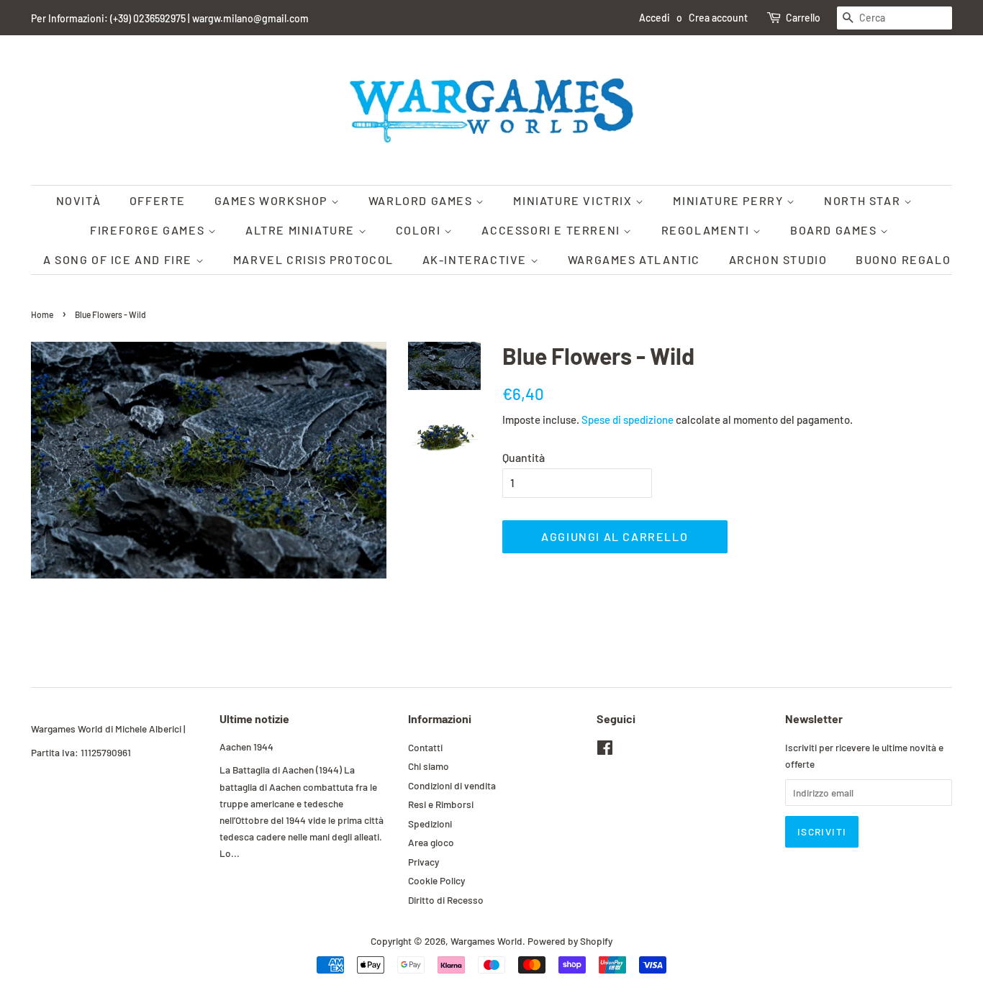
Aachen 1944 (246, 746)
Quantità (523, 457)
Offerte (158, 200)
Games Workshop (272, 200)
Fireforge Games (149, 230)
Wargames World (486, 941)
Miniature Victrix (574, 200)
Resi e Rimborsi (441, 804)
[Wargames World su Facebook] (605, 750)
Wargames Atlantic (634, 259)
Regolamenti (707, 230)
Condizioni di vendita (452, 785)
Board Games (835, 230)
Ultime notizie (254, 718)
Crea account (718, 18)
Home (42, 314)
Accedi (654, 18)
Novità (78, 200)
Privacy (423, 862)
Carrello (803, 18)
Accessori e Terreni (552, 230)
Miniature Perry (730, 200)
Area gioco (431, 842)
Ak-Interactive (476, 259)
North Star (864, 200)
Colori (420, 230)
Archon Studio (778, 259)
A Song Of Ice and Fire (119, 259)
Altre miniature (301, 230)
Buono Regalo (903, 259)
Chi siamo (428, 766)
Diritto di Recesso (446, 900)
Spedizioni (430, 823)
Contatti (425, 747)
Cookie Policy (436, 880)
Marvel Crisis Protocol (313, 259)
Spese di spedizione (627, 419)
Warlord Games (422, 200)
